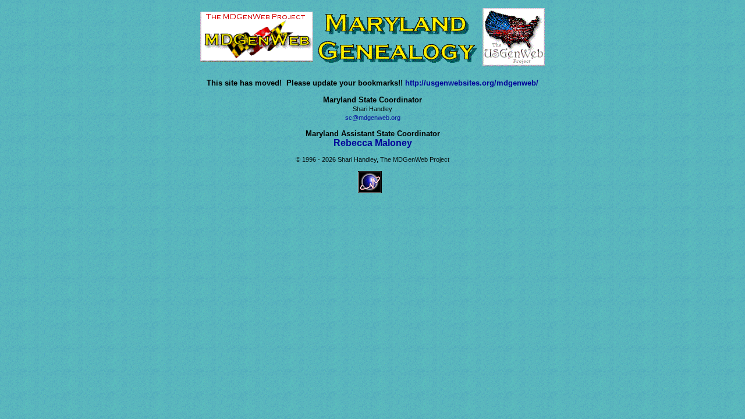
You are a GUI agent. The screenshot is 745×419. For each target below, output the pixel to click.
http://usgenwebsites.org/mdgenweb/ (471, 83)
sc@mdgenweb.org (372, 117)
